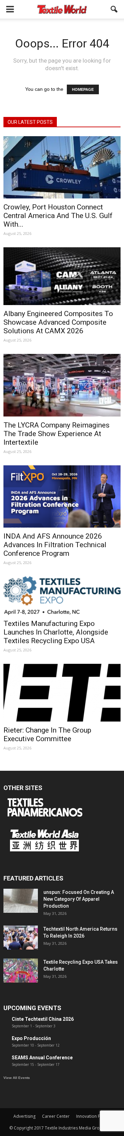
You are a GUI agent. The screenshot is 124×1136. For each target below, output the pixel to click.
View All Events (16, 1078)
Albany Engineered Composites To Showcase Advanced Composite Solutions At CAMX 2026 (58, 322)
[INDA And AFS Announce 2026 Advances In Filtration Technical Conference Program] (62, 496)
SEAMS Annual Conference (42, 1057)
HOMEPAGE (83, 89)
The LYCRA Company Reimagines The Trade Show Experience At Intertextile (56, 433)
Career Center (56, 1116)
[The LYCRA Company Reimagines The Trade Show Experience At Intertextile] (62, 385)
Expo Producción (31, 1038)
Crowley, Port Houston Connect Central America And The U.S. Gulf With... (58, 215)
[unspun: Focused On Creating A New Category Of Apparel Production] (20, 901)
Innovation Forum (93, 1116)
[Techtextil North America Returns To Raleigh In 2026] (20, 938)
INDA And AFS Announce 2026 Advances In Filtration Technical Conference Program (54, 545)
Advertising (24, 1116)
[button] (114, 9)
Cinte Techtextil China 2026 (43, 1019)
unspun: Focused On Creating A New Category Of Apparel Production (78, 899)
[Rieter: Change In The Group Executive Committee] (62, 693)
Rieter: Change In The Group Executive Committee (47, 734)
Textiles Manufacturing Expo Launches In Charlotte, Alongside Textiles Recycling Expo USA (55, 632)
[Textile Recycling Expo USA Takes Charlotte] (20, 971)
